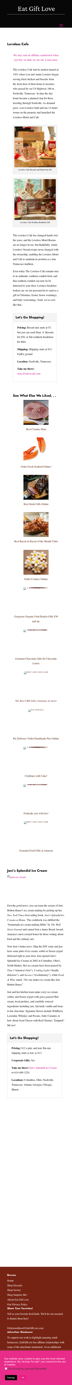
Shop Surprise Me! (17, 1294)
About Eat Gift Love (18, 1299)
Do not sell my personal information (27, 1368)
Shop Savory (14, 1290)
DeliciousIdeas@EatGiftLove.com (25, 1328)
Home (10, 1280)
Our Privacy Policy (17, 1304)
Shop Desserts (14, 1285)
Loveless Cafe (18, 44)
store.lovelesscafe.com (28, 373)
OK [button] (23, 1378)
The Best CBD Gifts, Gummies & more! (36, 700)
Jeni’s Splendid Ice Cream (27, 870)
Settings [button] (11, 1377)
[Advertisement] (36, 1140)
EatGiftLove (26, 1342)
